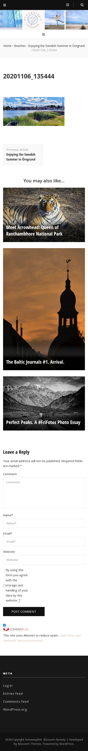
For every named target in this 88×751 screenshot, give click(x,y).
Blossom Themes (29, 744)
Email (7, 533)
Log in (7, 685)
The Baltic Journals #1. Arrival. (35, 361)
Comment (10, 474)
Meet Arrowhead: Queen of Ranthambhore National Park (34, 230)
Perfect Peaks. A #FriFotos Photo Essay (43, 422)
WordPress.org (15, 709)
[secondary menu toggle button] (4, 5)
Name (8, 515)
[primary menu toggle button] (44, 34)
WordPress (66, 744)
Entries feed (13, 693)
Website (9, 551)
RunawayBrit (33, 739)
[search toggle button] (82, 5)
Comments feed (16, 701)
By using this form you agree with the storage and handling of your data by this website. (17, 585)
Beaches (20, 46)
